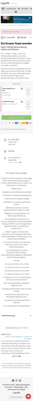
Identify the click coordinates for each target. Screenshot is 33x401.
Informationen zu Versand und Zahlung (13, 129)
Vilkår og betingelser (23, 385)
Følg (8, 336)
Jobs (26, 387)
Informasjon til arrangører (16, 389)
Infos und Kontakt (14, 162)
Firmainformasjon (8, 385)
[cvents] (5, 3)
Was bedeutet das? (28, 94)
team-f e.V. (6, 334)
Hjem (3, 25)
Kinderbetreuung (8, 315)
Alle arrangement (16, 336)
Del (31, 37)
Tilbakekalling (18, 387)
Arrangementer (11, 25)
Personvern (9, 387)
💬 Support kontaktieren (16, 397)
